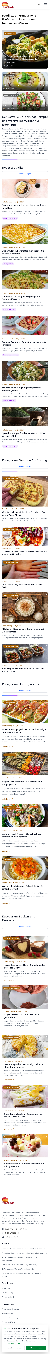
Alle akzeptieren (36, 1348)
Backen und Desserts (10, 355)
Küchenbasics (9, 75)
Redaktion (7, 1283)
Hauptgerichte (10, 33)
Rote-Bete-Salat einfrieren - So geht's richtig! (20, 1265)
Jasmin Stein (6, 548)
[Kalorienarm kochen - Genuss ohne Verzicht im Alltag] (25, 101)
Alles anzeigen (25, 174)
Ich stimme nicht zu (14, 1348)
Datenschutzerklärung (12, 1343)
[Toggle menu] (45, 4)
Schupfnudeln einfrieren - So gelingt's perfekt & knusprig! (24, 1253)
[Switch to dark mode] (39, 4)
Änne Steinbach (7, 247)
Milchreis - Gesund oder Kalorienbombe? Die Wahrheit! (23, 1249)
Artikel (5, 1243)
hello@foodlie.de (12, 1237)
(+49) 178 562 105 (12, 1233)
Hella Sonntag (7, 202)
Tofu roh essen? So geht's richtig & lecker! (18, 1269)
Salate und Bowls (9, 309)
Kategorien (8, 1303)
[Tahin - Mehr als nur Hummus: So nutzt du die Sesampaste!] (25, 81)
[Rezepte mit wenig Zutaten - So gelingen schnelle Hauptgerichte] (25, 49)
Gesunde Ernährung (11, 95)
